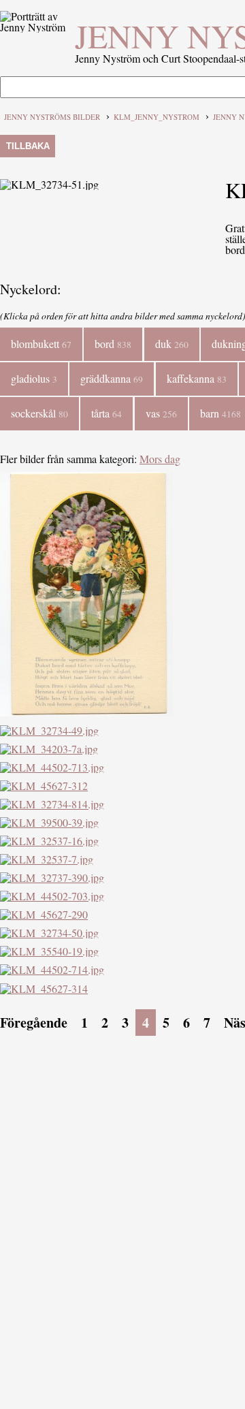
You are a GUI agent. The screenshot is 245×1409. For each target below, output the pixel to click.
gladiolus (34, 378)
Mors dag (160, 459)
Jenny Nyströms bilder (52, 117)
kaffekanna (197, 378)
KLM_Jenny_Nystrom (156, 117)
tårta (106, 413)
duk (172, 343)
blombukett (41, 343)
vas (161, 413)
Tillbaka (28, 146)
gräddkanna (111, 378)
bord (113, 343)
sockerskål (39, 413)
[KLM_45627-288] (86, 712)
